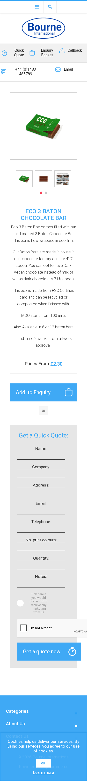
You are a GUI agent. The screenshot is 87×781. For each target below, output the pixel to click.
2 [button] (46, 193)
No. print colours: (41, 539)
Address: (41, 485)
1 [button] (41, 193)
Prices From (37, 363)
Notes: (41, 576)
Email (68, 69)
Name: (41, 448)
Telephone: (41, 521)
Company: (41, 466)
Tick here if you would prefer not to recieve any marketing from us (39, 603)
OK (43, 763)
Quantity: (41, 558)
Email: (41, 503)
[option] (24, 178)
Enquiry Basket (47, 52)
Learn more (43, 772)
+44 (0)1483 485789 (25, 71)
